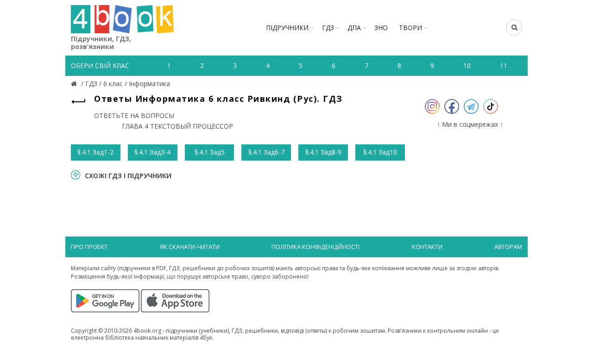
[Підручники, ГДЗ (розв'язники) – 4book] (75, 83)
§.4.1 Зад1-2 (95, 152)
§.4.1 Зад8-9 (323, 152)
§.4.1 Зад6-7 (266, 152)
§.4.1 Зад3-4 (152, 152)
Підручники (287, 27)
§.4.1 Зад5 (210, 152)
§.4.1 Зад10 (380, 152)
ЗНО (381, 27)
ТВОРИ (410, 27)
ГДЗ (328, 27)
